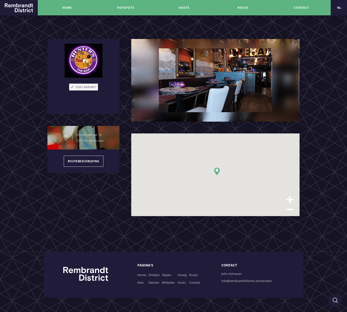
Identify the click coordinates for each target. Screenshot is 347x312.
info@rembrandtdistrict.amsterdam (246, 281)
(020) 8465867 (86, 87)
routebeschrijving (83, 161)
